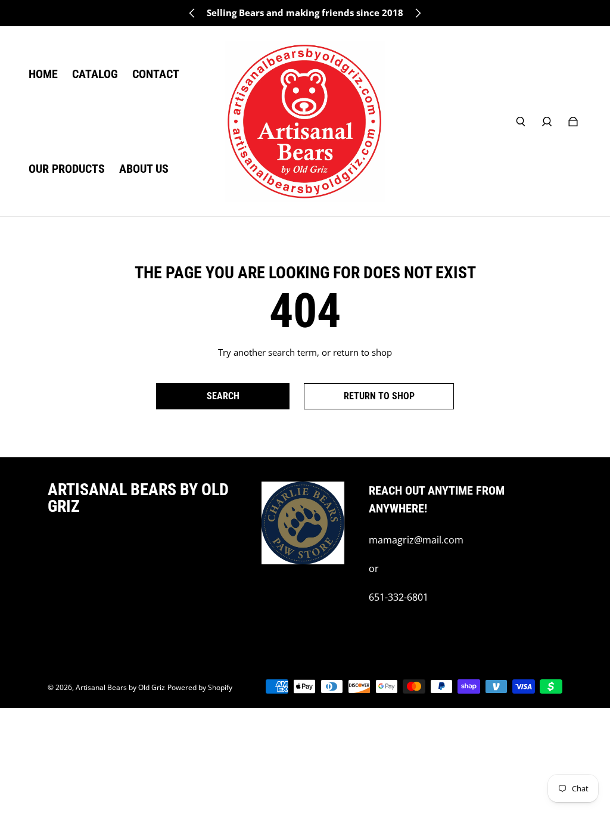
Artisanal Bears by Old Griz (120, 687)
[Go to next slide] (417, 13)
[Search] (521, 121)
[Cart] (573, 121)
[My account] (547, 121)
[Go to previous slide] (192, 13)
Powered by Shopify (199, 687)
